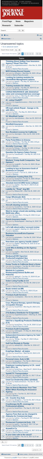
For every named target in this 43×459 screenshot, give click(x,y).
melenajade (18, 331)
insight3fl (17, 164)
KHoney (17, 142)
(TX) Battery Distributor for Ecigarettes (22, 313)
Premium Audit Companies (17, 329)
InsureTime (18, 179)
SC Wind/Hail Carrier (15, 116)
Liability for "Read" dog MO (17, 189)
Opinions (15, 83)
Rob (15, 112)
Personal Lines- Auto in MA (17, 359)
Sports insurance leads (16, 219)
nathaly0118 (18, 345)
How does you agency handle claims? (22, 242)
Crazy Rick (18, 215)
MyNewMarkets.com (10, 2)
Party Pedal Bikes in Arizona (18, 140)
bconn (16, 172)
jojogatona (17, 361)
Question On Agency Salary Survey (21, 152)
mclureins (17, 73)
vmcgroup (17, 375)
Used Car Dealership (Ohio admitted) (21, 380)
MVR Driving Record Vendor (18, 71)
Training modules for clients (18, 86)
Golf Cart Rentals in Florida (17, 343)
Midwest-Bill (18, 191)
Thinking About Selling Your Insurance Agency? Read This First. (22, 62)
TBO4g (16, 339)
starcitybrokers (19, 118)
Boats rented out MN (15, 289)
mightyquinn (18, 430)
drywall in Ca (11, 428)
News (18, 21)
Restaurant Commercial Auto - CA (20, 422)
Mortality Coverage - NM (16, 146)
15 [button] (37, 54)
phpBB (14, 457)
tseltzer (16, 418)
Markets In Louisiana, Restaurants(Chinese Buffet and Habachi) (20, 273)
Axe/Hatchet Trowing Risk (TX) (19, 177)
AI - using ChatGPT (14, 100)
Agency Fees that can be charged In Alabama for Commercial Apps (21, 415)
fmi (15, 394)
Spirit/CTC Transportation (17, 374)
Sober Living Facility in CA (17, 281)
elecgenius (18, 400)
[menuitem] (6, 35)
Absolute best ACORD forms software (22, 183)
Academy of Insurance (30, 3)
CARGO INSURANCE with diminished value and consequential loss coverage (23, 93)
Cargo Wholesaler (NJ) (15, 197)
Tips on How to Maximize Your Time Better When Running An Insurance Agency (21, 390)
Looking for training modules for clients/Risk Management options (20, 78)
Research (6, 25)
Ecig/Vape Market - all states (18, 351)
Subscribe (18, 25)
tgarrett (16, 81)
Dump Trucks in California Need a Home (23, 264)
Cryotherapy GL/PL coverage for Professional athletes (20, 405)
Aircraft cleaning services (17, 205)
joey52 (16, 424)
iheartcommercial (20, 382)
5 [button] (32, 54)
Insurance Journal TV (10, 3)
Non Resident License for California (21, 132)
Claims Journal (25, 2)
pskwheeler (18, 237)
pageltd (16, 185)
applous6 (17, 276)
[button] (19, 53)
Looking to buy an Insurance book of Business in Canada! (22, 170)
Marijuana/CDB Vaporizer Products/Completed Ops (17, 257)
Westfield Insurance (14, 124)
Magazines (29, 21)
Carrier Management (10, 5)
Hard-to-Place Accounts (20, 69)
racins (16, 290)
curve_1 (17, 96)
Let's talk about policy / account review (22, 227)
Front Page (7, 21)
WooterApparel (19, 221)
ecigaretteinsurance (20, 65)
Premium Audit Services (16, 295)
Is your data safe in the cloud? (19, 435)
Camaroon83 (18, 154)
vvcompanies (18, 297)
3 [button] (27, 54)
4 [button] (30, 54)
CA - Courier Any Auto (15, 398)
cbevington (18, 134)
